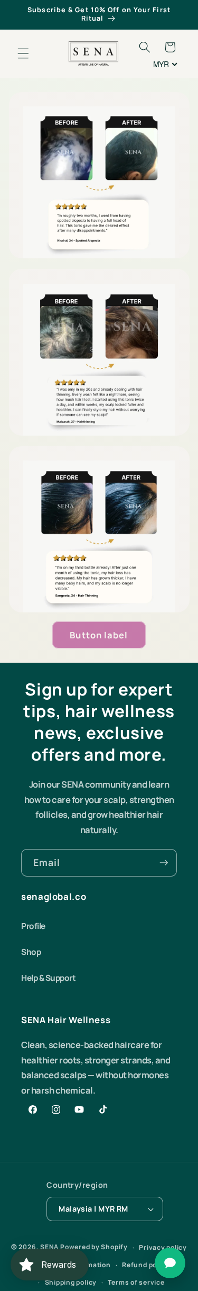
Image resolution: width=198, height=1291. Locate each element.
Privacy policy (163, 1247)
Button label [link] (99, 635)
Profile (33, 926)
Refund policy (145, 1264)
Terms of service (136, 1282)
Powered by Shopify (94, 1247)
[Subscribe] (163, 863)
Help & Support (48, 977)
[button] (23, 53)
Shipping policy (71, 1282)
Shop (31, 952)
